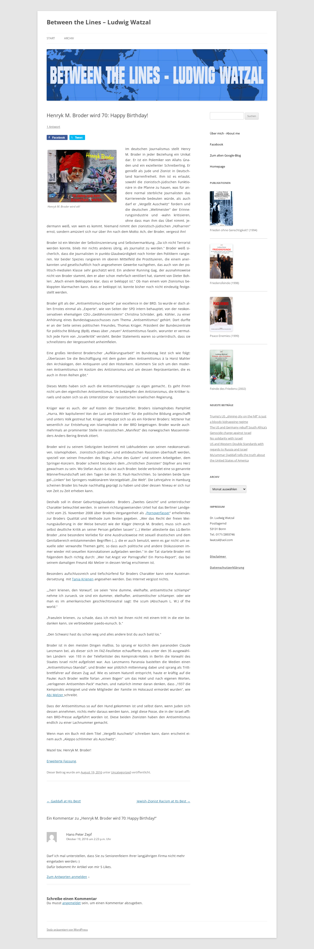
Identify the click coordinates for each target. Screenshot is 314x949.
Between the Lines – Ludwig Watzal (99, 22)
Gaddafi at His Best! (64, 801)
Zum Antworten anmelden (67, 877)
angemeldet (71, 903)
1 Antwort (53, 127)
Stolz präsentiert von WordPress (67, 930)
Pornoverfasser (158, 513)
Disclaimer (218, 556)
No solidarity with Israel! (226, 438)
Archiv (69, 38)
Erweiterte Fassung (61, 761)
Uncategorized (121, 772)
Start (51, 38)
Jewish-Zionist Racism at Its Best (163, 801)
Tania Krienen (83, 579)
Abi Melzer (55, 695)
